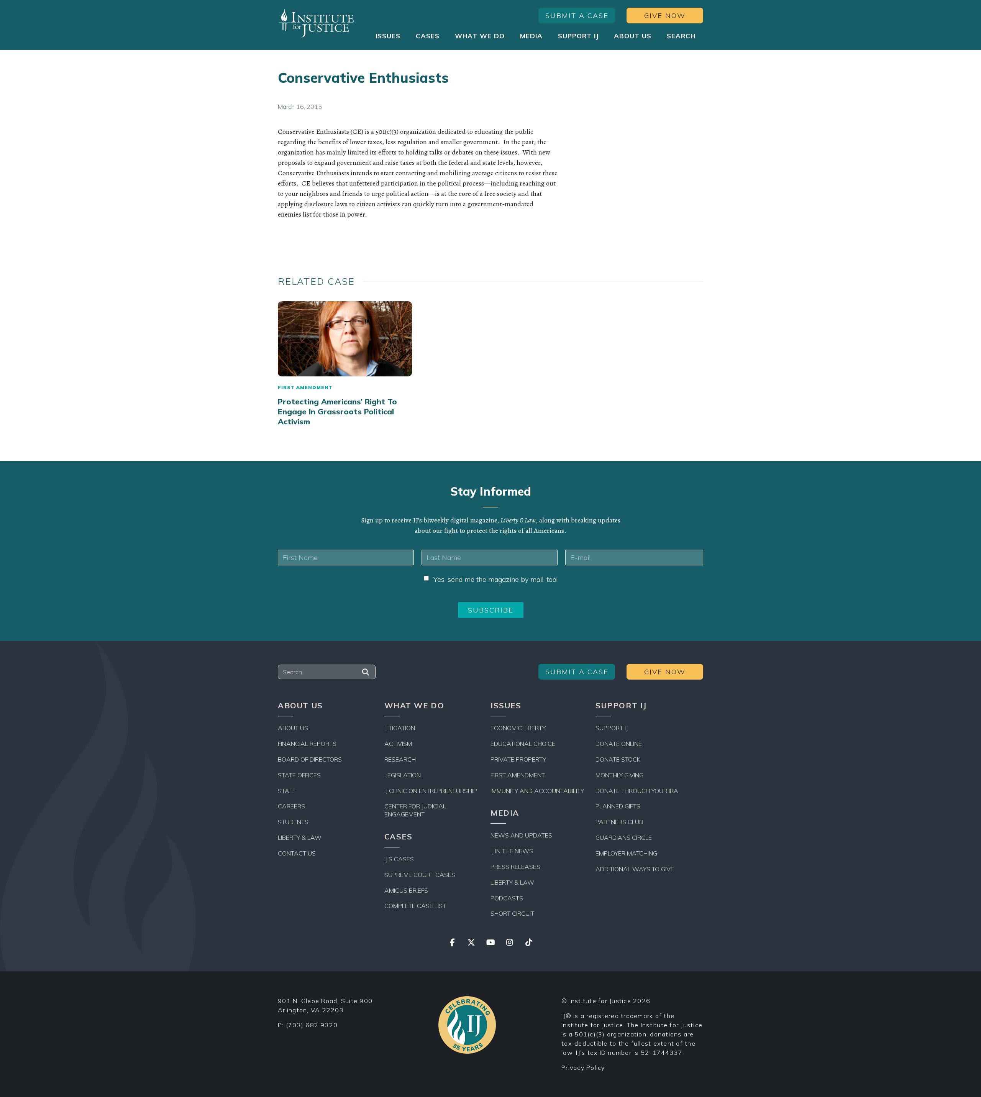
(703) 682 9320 (312, 1025)
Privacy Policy (583, 1067)
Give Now (665, 15)
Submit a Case (577, 15)
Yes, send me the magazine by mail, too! (495, 579)
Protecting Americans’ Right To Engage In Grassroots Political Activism (337, 411)
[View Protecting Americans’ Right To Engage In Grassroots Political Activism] (345, 339)
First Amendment (305, 387)
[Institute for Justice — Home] (316, 23)
